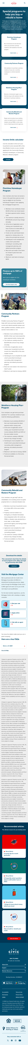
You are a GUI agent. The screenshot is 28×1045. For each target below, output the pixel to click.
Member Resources (7, 971)
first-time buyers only (11, 284)
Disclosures (5, 994)
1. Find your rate (15, 603)
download (14, 566)
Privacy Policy (19, 994)
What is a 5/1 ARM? (8, 646)
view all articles (14, 938)
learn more (13, 53)
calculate (8, 159)
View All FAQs (5, 650)
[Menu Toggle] (3, 3)
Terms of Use (19, 992)
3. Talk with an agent (16, 622)
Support (4, 967)
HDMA (3, 997)
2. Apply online (15, 613)
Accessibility (5, 992)
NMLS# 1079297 (20, 997)
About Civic (5, 964)
